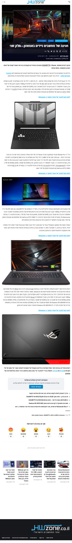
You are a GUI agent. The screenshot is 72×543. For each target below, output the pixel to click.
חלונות (14, 89)
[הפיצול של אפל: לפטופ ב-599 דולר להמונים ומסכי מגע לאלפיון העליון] (36, 464)
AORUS (56, 415)
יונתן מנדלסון (64, 56)
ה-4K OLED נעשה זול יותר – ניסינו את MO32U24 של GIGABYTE (48, 400)
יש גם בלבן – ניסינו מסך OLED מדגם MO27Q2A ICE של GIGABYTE (47, 397)
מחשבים (51, 40)
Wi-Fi (14, 165)
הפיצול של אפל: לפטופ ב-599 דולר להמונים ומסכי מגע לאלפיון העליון (36, 473)
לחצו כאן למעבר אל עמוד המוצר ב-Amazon (54, 97)
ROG (16, 289)
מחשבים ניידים (42, 40)
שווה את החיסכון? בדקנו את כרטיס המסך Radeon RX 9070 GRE (48, 403)
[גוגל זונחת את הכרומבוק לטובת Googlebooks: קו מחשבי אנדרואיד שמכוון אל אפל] (50, 464)
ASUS (52, 415)
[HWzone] (36, 2)
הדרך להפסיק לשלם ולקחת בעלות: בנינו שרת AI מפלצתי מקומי (48, 393)
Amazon (62, 415)
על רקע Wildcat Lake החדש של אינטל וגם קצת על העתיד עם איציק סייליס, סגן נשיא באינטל (22, 475)
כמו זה (62, 371)
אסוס (33, 415)
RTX (64, 92)
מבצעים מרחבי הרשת (61, 40)
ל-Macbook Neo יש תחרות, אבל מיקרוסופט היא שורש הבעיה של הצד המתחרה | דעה (41, 407)
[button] (68, 2)
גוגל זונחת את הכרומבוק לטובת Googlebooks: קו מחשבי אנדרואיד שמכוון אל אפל (50, 474)
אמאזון (67, 373)
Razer (41, 415)
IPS (43, 84)
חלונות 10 (46, 165)
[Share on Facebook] (60, 51)
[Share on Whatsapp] (54, 51)
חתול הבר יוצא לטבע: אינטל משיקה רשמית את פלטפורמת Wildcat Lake (9, 474)
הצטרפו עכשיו (36, 387)
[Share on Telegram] (51, 51)
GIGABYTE (46, 65)
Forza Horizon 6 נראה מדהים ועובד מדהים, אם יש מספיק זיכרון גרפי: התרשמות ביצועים (63, 474)
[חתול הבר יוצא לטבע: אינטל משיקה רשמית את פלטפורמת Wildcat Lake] (9, 464)
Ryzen (33, 297)
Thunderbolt (60, 165)
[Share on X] (57, 51)
